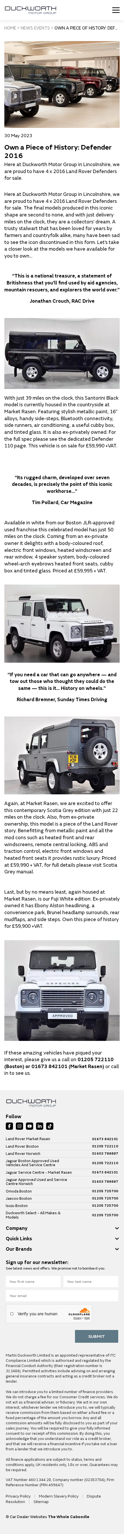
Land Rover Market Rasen (28, 1139)
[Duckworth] (30, 10)
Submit (96, 1336)
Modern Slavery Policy (59, 1496)
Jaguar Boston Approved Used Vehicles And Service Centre (32, 1163)
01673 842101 (105, 1139)
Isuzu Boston (17, 1206)
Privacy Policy (18, 1496)
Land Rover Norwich (23, 1154)
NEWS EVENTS (35, 28)
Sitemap (41, 1501)
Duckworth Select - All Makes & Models (33, 1215)
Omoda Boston (19, 1191)
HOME (10, 28)
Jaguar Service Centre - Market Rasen (39, 1173)
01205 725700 (105, 1191)
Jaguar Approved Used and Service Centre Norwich (36, 1182)
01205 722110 (105, 1146)
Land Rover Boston (22, 1146)
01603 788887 (105, 1153)
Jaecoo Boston (19, 1199)
